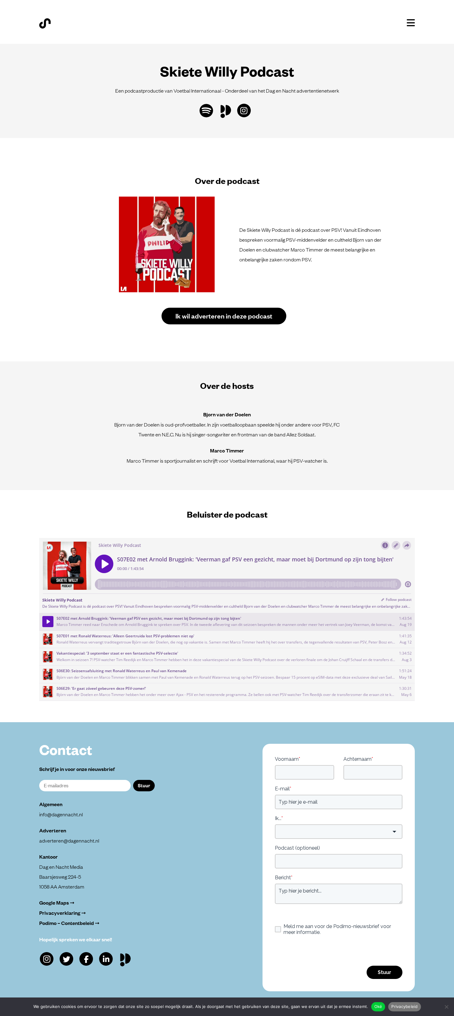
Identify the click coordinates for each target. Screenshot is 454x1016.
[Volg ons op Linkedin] (106, 959)
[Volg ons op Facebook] (86, 959)
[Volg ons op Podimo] (227, 109)
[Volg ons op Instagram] (244, 110)
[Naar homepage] (45, 23)
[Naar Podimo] (127, 958)
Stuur (144, 785)
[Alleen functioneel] (446, 1007)
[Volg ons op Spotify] (206, 111)
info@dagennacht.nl (61, 814)
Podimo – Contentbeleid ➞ (69, 922)
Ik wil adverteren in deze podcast (223, 315)
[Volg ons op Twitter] (66, 959)
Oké (378, 1006)
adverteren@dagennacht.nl (69, 840)
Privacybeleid (404, 1006)
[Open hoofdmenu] (410, 22)
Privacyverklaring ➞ (62, 912)
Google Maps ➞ (56, 902)
